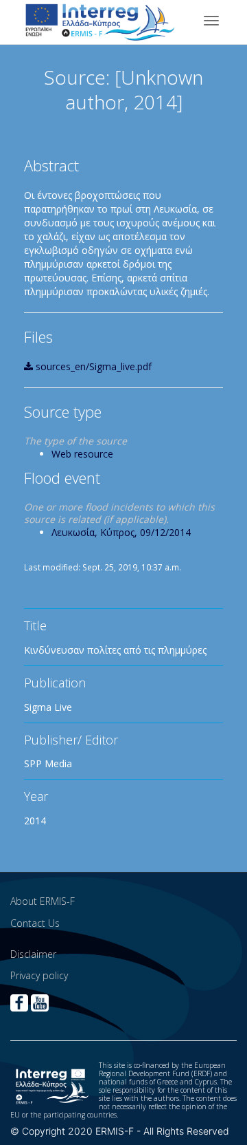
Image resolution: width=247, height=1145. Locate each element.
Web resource (82, 453)
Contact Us (35, 923)
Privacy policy (39, 975)
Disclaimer (33, 954)
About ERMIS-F (42, 901)
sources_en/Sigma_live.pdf (92, 366)
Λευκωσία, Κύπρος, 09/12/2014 (121, 532)
